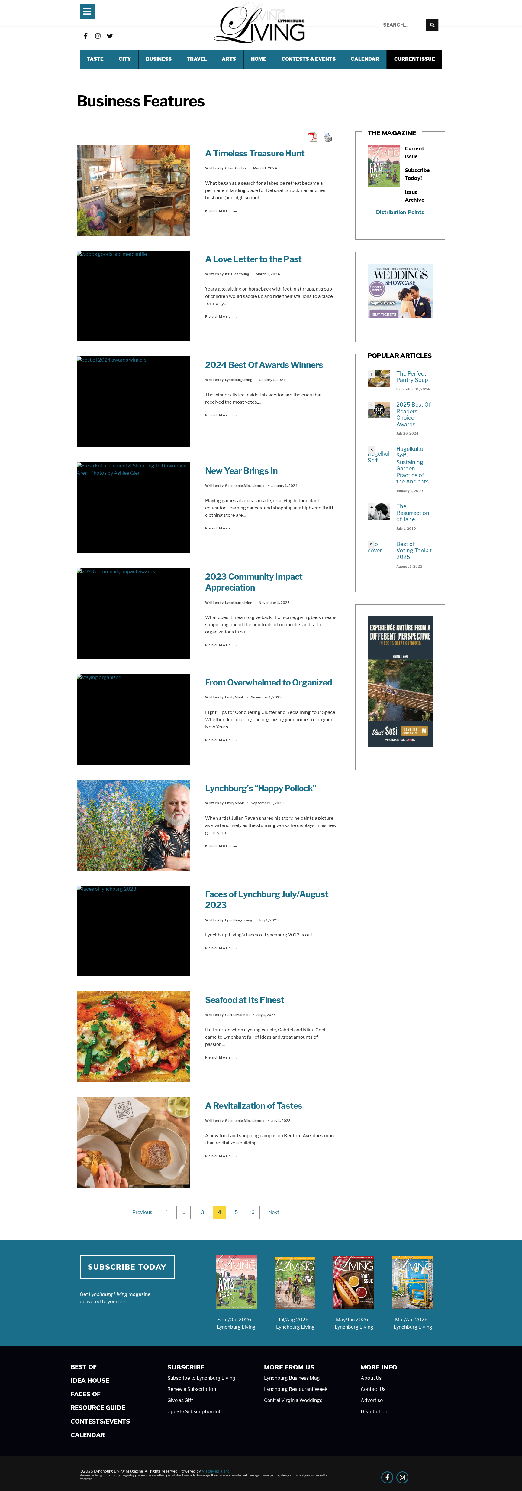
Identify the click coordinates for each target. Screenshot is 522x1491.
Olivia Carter (235, 168)
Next (273, 1212)
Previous (142, 1212)
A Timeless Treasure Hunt (254, 153)
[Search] (432, 25)
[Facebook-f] (86, 36)
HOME (258, 59)
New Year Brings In (241, 471)
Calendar (365, 59)
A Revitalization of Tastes (254, 1106)
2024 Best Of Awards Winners (264, 365)
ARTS (229, 59)
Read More (222, 210)
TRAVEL (197, 59)
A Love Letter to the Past (253, 259)
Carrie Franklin (237, 1015)
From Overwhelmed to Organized (268, 682)
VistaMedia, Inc (216, 1471)
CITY (125, 59)
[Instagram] (98, 36)
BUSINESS (159, 59)
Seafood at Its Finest (244, 1000)
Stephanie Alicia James (244, 485)
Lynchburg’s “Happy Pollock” (260, 788)
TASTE (95, 59)
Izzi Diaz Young (237, 274)
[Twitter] (110, 36)
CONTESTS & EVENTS (309, 59)
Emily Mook (234, 697)
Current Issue (414, 59)
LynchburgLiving (238, 380)
